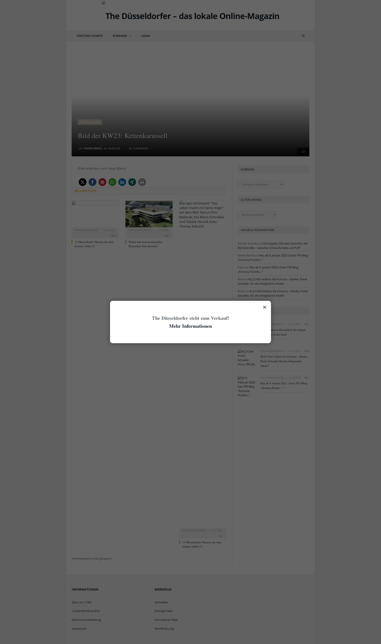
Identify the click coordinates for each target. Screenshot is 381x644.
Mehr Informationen (190, 326)
